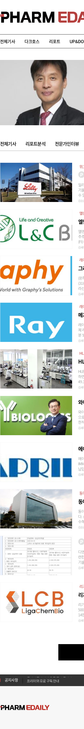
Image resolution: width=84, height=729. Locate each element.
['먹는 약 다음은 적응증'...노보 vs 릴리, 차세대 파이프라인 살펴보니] (36, 181)
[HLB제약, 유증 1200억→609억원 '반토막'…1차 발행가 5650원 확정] (36, 368)
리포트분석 (35, 143)
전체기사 (7, 41)
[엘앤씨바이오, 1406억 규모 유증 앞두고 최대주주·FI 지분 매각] (36, 228)
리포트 (54, 41)
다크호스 (32, 41)
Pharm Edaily (24, 707)
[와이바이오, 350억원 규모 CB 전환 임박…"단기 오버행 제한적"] (36, 415)
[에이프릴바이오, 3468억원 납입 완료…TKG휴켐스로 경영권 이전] (36, 461)
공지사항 (11, 680)
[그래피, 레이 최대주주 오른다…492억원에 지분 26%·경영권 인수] (36, 275)
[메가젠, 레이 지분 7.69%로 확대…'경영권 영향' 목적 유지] (36, 321)
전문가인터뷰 (67, 143)
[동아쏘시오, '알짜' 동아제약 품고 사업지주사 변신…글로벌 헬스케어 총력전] (36, 508)
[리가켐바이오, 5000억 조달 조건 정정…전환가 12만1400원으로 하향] (36, 601)
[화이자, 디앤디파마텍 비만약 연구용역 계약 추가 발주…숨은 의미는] (36, 555)
